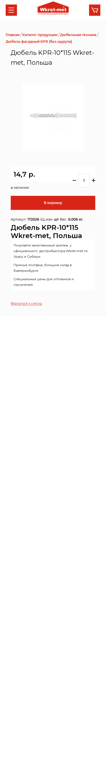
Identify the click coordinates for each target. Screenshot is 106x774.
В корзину (53, 203)
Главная (13, 35)
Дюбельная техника (78, 35)
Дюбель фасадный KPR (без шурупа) (39, 41)
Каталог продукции (39, 35)
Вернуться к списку (26, 303)
